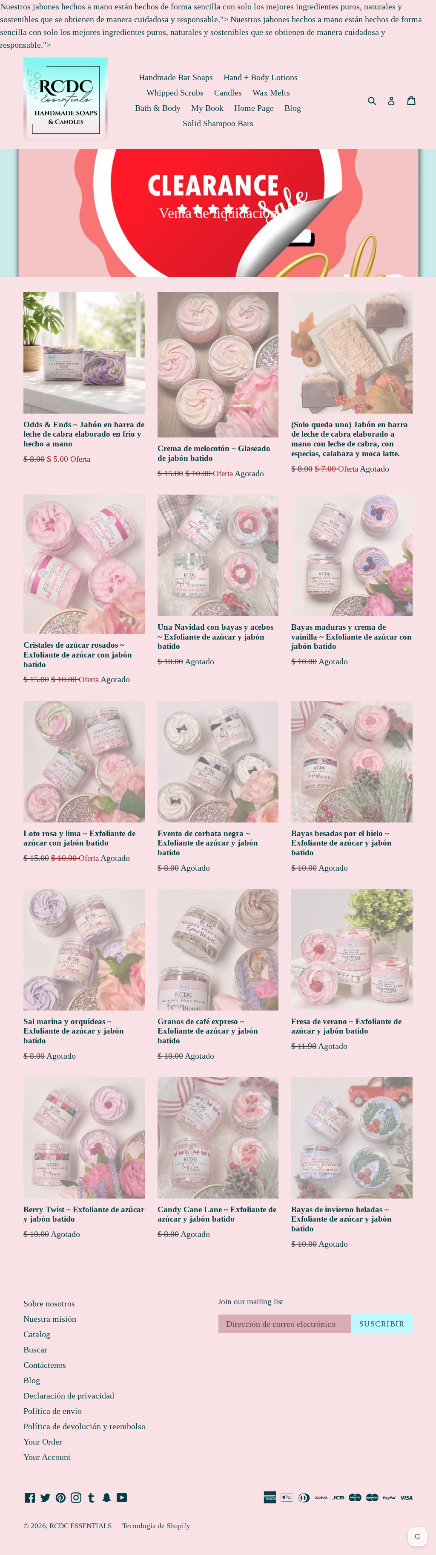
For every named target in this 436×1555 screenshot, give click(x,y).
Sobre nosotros (49, 1303)
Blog (292, 108)
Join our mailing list (250, 1301)
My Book (207, 108)
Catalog (36, 1334)
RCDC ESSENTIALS (80, 1526)
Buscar (35, 1349)
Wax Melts (271, 92)
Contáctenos (44, 1365)
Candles (228, 92)
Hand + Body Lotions (261, 77)
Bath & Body (158, 108)
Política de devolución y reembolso (84, 1426)
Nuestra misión (49, 1318)
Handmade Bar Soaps (176, 77)
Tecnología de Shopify (156, 1526)
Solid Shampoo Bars (218, 123)
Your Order (42, 1441)
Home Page (254, 108)
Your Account (47, 1457)
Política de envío (52, 1411)
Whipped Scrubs (175, 92)
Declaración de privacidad (68, 1395)
